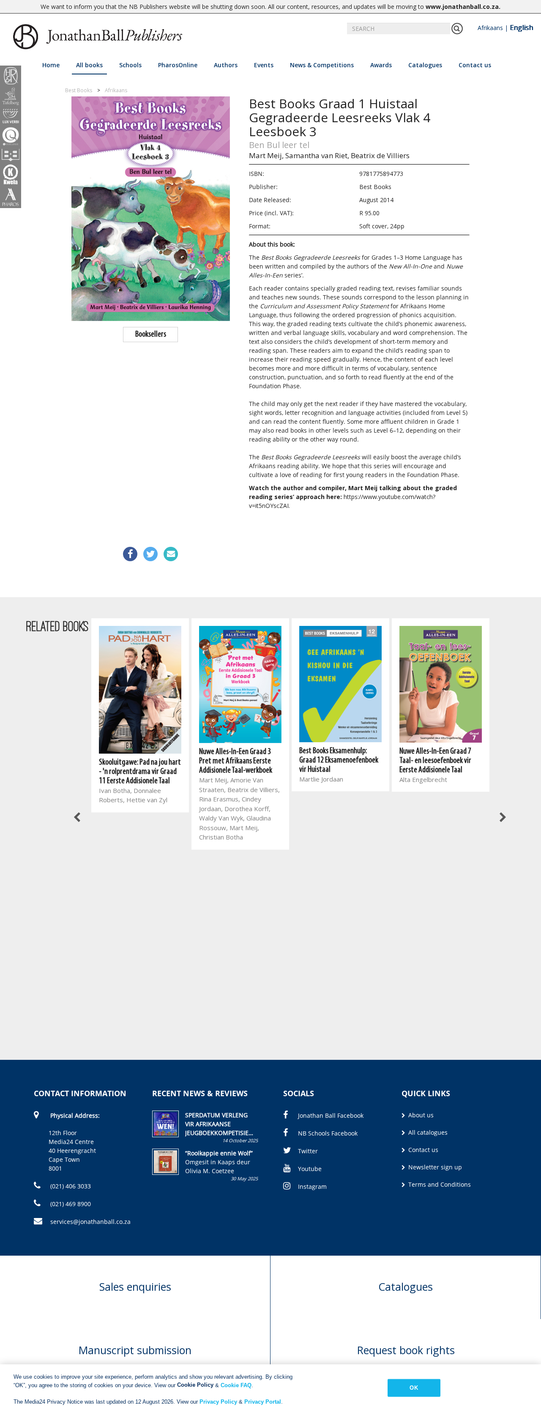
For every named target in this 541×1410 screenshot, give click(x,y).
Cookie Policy (195, 1385)
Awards (381, 65)
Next (502, 817)
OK (414, 1388)
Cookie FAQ (236, 1385)
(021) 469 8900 (70, 1204)
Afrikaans (490, 28)
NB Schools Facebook (328, 1133)
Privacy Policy (218, 1401)
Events (263, 65)
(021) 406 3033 (70, 1186)
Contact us (475, 65)
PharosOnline (177, 65)
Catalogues (425, 65)
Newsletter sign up (434, 1167)
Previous (77, 817)
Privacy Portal (262, 1401)
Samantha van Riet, (317, 155)
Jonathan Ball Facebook (330, 1115)
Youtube (310, 1169)
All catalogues (427, 1132)
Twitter (308, 1151)
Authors (226, 65)
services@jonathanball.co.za (90, 1222)
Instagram (312, 1186)
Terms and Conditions (439, 1184)
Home (51, 65)
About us (420, 1115)
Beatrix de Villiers (380, 155)
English (521, 27)
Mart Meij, (266, 155)
